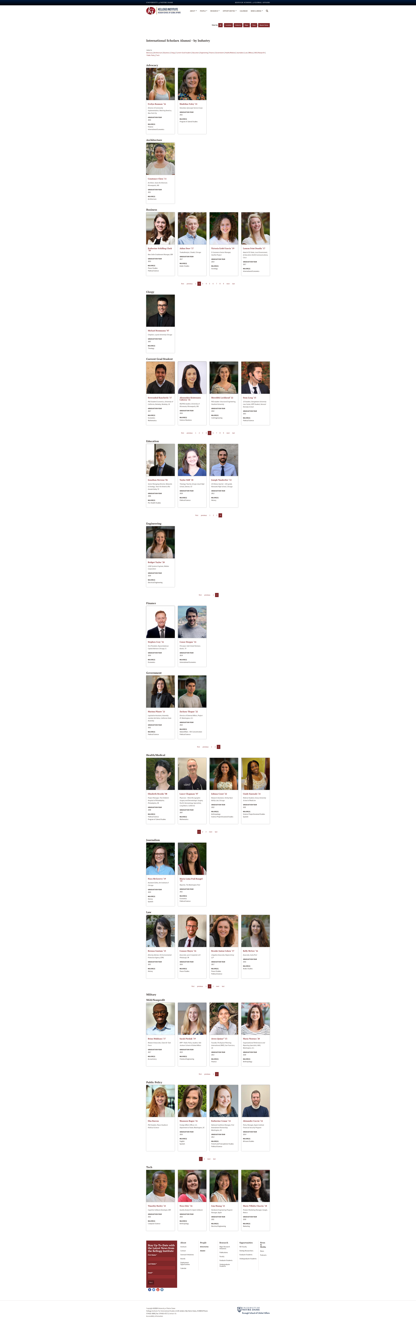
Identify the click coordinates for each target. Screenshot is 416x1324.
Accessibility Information (154, 1316)
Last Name (152, 1264)
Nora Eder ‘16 (186, 1206)
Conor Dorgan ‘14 (188, 642)
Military (251, 53)
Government (219, 53)
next (228, 284)
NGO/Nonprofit (259, 53)
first (182, 284)
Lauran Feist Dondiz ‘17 (254, 248)
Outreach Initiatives (187, 1255)
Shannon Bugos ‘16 (189, 1121)
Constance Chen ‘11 (157, 178)
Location (228, 25)
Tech (157, 55)
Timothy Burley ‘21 (157, 1206)
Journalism (240, 53)
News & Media (256, 11)
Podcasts (263, 1255)
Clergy (173, 53)
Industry (238, 25)
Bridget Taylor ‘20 (156, 562)
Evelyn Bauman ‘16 (157, 104)
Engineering (204, 53)
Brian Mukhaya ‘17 (157, 1038)
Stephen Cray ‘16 (156, 642)
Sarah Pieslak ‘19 (188, 1038)
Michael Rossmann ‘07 (158, 330)
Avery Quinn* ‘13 (219, 1038)
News (262, 1251)
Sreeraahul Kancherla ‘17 (160, 397)
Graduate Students (225, 1260)
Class (254, 25)
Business (166, 53)
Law (246, 53)
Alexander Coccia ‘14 (253, 1121)
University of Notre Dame (166, 1308)
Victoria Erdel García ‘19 (222, 248)
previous (190, 284)
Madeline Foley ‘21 (188, 104)
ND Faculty (243, 1247)
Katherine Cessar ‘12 (221, 1121)
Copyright (149, 1308)
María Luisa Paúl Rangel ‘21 (191, 879)
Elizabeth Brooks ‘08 (157, 793)
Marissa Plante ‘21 (156, 711)
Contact (183, 1251)
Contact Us (172, 1313)
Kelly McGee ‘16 (250, 951)
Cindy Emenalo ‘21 (252, 793)
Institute (183, 1247)
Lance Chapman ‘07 (189, 793)
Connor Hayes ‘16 (188, 951)
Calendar (244, 11)
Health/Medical (230, 53)
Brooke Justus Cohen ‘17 (222, 951)
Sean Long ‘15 (249, 397)
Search (267, 12)
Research (214, 11)
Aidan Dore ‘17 (187, 248)
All (220, 25)
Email (150, 1273)
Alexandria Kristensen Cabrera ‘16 (190, 398)
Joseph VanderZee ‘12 (221, 480)
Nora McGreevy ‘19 (157, 878)
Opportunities (229, 11)
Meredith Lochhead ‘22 (222, 397)
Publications (223, 1252)
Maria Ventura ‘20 (251, 1038)
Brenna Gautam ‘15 (157, 951)
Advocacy (149, 53)
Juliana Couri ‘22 (219, 793)
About (193, 11)
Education (195, 53)
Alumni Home (264, 25)
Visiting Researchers (246, 1251)
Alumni (202, 1251)
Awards (182, 1259)
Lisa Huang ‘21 (218, 1206)
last (233, 284)
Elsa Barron (153, 1121)
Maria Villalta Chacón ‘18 (255, 1206)
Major (246, 25)
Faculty (221, 1256)
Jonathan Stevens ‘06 (158, 480)
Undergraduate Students (224, 1265)
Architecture (158, 53)
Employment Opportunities (185, 1263)
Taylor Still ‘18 (186, 480)
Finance (211, 53)
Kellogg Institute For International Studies (160, 1311)
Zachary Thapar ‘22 (189, 711)
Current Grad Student (183, 53)
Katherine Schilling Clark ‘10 (160, 249)
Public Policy (151, 55)
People (203, 11)
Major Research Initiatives (224, 1248)
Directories (204, 1247)
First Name (152, 1255)
